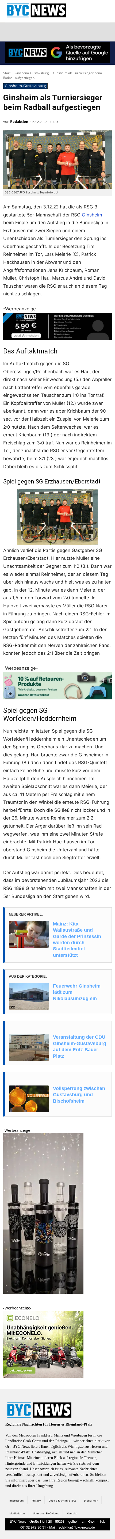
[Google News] (87, 32)
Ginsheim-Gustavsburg (32, 73)
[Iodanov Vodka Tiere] (43, 1292)
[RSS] (36, 32)
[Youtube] (74, 32)
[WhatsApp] (61, 32)
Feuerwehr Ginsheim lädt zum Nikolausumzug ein (77, 992)
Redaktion (19, 121)
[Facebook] (10, 32)
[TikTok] (49, 32)
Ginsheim (92, 215)
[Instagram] (23, 32)
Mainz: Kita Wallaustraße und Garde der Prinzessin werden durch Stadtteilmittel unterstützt (77, 939)
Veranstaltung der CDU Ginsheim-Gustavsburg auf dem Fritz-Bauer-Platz (79, 1046)
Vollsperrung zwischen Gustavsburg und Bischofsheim (79, 1095)
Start (6, 73)
